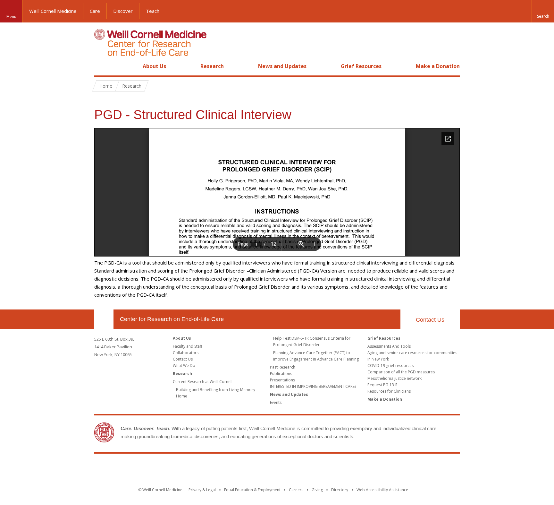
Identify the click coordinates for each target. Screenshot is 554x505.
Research (212, 66)
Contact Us (430, 320)
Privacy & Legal (202, 489)
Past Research (282, 367)
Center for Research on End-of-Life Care (172, 319)
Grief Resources (361, 66)
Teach (152, 11)
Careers (296, 489)
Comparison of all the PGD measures (401, 372)
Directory (339, 489)
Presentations (282, 380)
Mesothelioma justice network (394, 378)
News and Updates (282, 66)
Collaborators (185, 352)
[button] (543, 11)
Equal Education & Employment (252, 489)
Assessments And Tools (389, 346)
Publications (281, 373)
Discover (123, 11)
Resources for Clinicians (389, 391)
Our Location (103, 319)
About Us (154, 66)
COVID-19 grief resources (390, 365)
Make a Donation (438, 66)
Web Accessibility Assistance (382, 489)
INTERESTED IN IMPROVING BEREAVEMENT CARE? (313, 386)
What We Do (184, 365)
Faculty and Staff (187, 346)
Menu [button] (11, 16)
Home (101, 66)
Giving (317, 489)
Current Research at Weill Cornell (202, 381)
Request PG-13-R (382, 384)
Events (275, 402)
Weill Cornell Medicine (53, 11)
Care (95, 11)
